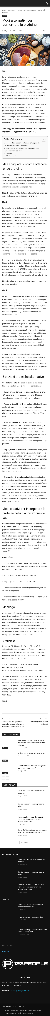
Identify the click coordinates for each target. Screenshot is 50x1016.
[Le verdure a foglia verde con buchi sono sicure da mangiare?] (9, 933)
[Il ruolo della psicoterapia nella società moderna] (9, 794)
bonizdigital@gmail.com (20, 990)
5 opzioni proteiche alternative (16, 145)
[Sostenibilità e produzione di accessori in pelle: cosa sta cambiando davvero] (9, 833)
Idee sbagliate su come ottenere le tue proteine (22, 143)
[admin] (3, 31)
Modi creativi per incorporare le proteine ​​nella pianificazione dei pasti (22, 149)
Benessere (11, 10)
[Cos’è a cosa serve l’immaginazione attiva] (9, 807)
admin (9, 31)
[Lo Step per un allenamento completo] (9, 757)
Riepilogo (8, 153)
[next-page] (7, 778)
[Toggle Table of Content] (42, 140)
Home (4, 10)
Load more (24, 842)
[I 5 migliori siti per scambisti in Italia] (9, 921)
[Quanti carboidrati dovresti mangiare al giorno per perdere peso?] (9, 769)
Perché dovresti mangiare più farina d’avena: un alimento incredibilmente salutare (31, 742)
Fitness (19, 10)
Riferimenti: (12, 156)
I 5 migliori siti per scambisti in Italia (30, 917)
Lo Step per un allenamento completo (31, 753)
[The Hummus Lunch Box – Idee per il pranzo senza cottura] (9, 908)
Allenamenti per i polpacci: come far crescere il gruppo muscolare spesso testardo (13, 724)
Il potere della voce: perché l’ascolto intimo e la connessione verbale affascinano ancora (31, 819)
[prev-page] (3, 778)
